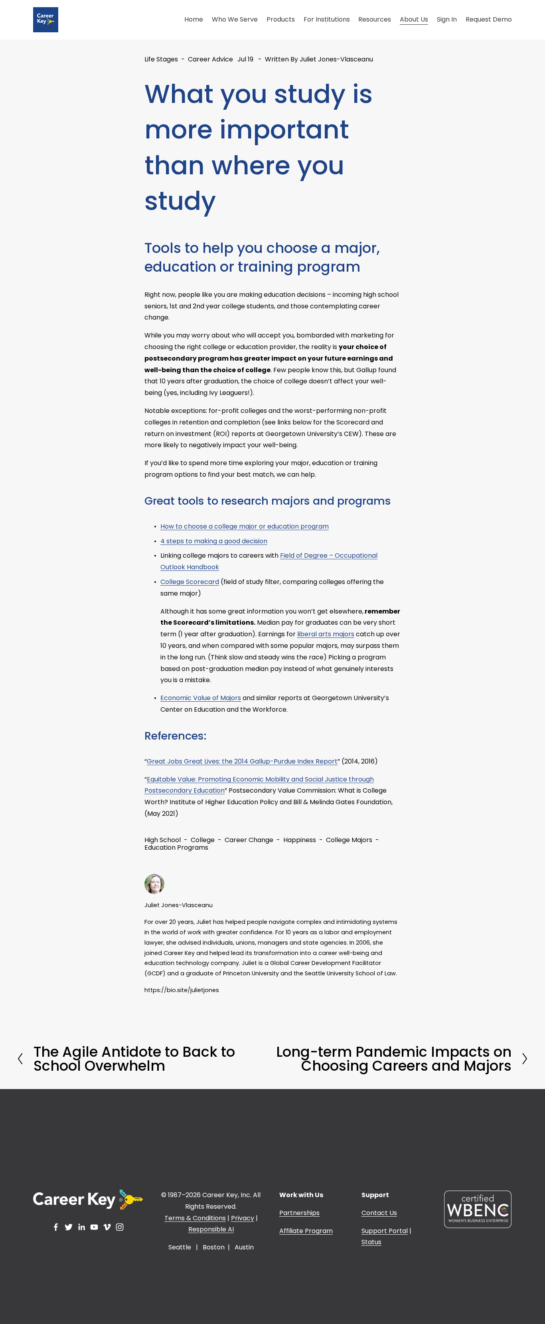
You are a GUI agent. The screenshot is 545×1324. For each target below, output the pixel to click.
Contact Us (379, 1212)
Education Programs (176, 847)
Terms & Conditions (195, 1218)
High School (162, 840)
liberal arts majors (325, 634)
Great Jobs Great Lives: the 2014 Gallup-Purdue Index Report (242, 761)
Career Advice (210, 59)
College (203, 840)
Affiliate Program (306, 1230)
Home (193, 19)
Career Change (249, 840)
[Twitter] (69, 1227)
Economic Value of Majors (200, 697)
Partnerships (299, 1212)
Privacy (242, 1218)
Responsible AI (211, 1229)
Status (371, 1242)
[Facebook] (56, 1227)
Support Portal (384, 1230)
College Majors (349, 840)
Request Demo (489, 19)
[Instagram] (120, 1227)
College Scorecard (189, 581)
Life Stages (161, 59)
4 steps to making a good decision (213, 541)
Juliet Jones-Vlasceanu (336, 59)
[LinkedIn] (81, 1227)
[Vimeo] (107, 1227)
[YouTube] (94, 1227)
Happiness (299, 840)
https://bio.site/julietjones (181, 990)
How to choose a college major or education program (244, 526)
